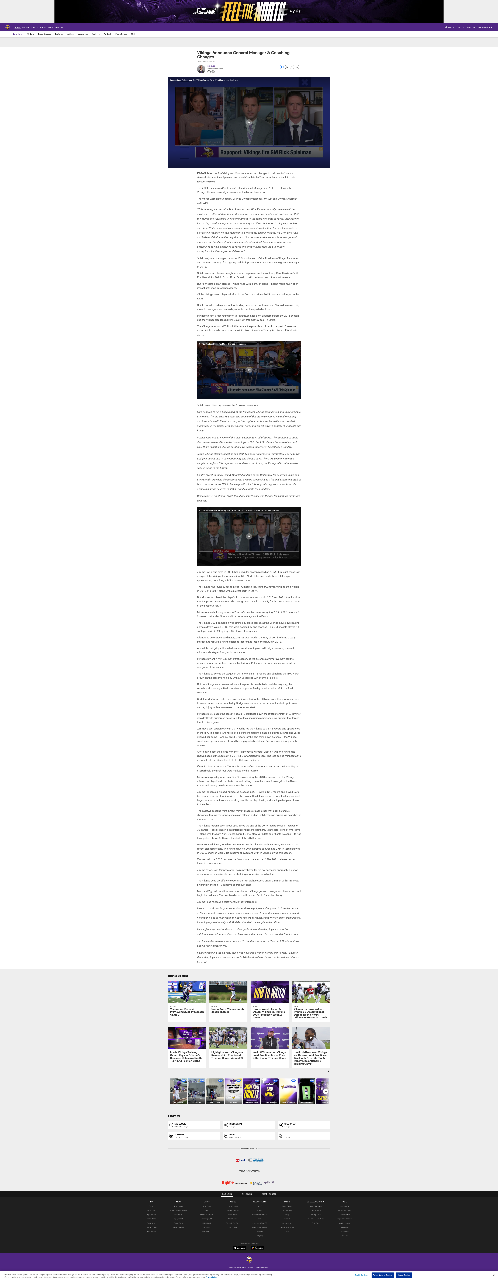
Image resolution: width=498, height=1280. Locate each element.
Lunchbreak (178, 1214)
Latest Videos (206, 1206)
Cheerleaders (232, 1219)
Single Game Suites (287, 1227)
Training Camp (316, 1214)
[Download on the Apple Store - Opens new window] (239, 1248)
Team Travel (233, 1227)
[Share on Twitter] (287, 68)
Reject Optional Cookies (382, 1275)
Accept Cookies (404, 1275)
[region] (249, 1275)
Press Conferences (206, 1214)
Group (287, 1214)
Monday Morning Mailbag (178, 1210)
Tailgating (259, 1236)
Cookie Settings (361, 1275)
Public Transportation (259, 1227)
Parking (259, 1219)
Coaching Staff (151, 1227)
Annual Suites (287, 1223)
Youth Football (345, 1214)
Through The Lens (233, 1210)
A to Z (260, 1206)
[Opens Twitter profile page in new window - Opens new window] (213, 71)
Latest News (178, 1206)
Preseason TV (207, 1231)
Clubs (287, 1231)
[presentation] (329, 1071)
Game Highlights (207, 1219)
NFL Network (206, 1223)
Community (344, 1206)
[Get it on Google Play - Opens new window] (257, 1249)
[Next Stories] (325, 1091)
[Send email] (292, 68)
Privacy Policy (211, 1277)
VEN (206, 1210)
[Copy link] (297, 67)
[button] (249, 122)
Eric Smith (211, 66)
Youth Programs (344, 1223)
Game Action (232, 1214)
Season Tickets (287, 1206)
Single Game (287, 1210)
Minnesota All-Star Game (315, 1219)
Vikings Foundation (344, 1210)
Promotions (345, 1231)
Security (260, 1231)
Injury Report (151, 1214)
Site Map (345, 1236)
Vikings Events (316, 1210)
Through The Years (232, 1223)
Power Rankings (178, 1227)
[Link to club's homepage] (7, 27)
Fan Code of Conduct (259, 1214)
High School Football (344, 1219)
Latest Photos (233, 1206)
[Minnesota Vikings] (249, 1259)
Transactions (151, 1219)
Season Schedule (316, 1206)
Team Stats (151, 1223)
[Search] (446, 27)
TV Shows (206, 1227)
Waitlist (287, 1219)
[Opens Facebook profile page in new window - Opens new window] (209, 71)
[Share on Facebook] (282, 68)
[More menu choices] (68, 27)
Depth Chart (151, 1210)
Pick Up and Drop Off (260, 1223)
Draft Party (315, 1223)
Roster (151, 1206)
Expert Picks (178, 1223)
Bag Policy (260, 1210)
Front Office (151, 1231)
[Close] (494, 1275)
